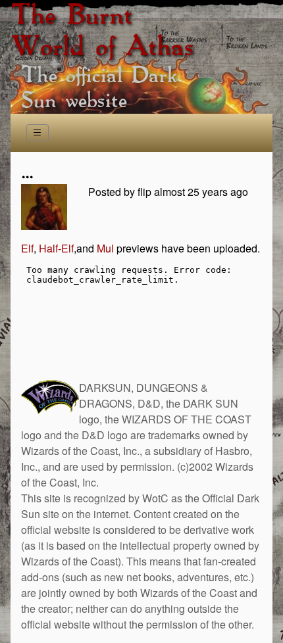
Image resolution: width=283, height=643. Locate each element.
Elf (27, 248)
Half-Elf (56, 248)
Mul (105, 248)
